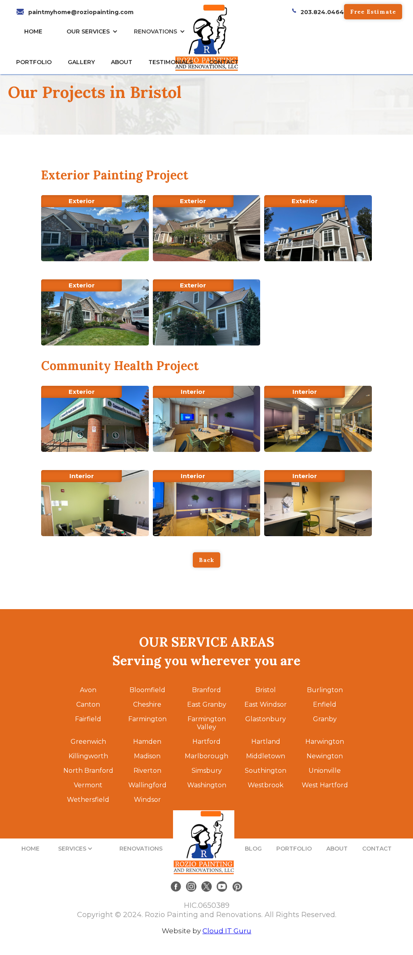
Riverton (147, 770)
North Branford (88, 770)
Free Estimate (373, 11)
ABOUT (337, 848)
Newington (325, 756)
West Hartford (325, 785)
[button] (94, 31)
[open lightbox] (94, 228)
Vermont (88, 785)
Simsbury (207, 770)
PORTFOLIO (294, 848)
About (121, 62)
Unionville (325, 770)
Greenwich (88, 741)
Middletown (265, 756)
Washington (206, 785)
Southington (265, 770)
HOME (33, 31)
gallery (81, 62)
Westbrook (266, 785)
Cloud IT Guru (226, 931)
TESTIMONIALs (170, 62)
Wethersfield (88, 799)
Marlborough (206, 756)
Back (206, 560)
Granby (325, 719)
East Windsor (265, 704)
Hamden (147, 741)
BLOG (253, 848)
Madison (147, 756)
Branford (206, 690)
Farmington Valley (207, 723)
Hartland (265, 741)
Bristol (265, 690)
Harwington (324, 741)
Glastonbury (265, 719)
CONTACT (223, 62)
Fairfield (88, 719)
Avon (88, 690)
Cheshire (147, 704)
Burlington (325, 690)
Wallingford (147, 785)
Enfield (324, 704)
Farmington (147, 719)
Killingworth (88, 756)
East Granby (206, 704)
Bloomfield (147, 690)
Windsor (147, 799)
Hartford (206, 741)
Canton (88, 704)
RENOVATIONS (155, 31)
